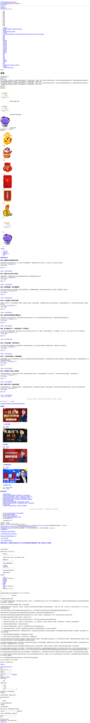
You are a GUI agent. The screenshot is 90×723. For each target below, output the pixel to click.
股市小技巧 (32, 34)
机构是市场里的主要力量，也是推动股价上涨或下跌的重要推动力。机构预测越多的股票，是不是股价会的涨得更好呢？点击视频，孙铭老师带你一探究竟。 (34, 288)
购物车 (4, 583)
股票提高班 (12, 34)
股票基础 (5, 40)
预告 (10, 29)
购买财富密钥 (7, 3)
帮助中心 (9, 515)
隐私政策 (22, 513)
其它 (4, 62)
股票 (8, 67)
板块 (10, 67)
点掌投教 (13, 514)
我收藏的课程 (22, 403)
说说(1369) (5, 252)
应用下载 (9, 514)
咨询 (4, 587)
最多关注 (9, 65)
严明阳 (7, 446)
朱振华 (7, 426)
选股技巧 (5, 44)
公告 (16, 515)
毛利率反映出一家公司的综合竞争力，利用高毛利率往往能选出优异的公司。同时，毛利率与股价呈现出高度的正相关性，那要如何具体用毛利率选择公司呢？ (34, 316)
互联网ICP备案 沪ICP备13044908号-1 (8, 525)
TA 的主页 (5, 251)
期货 (4, 54)
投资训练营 (17, 34)
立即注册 (7, 677)
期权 (4, 57)
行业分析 (5, 48)
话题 (4, 35)
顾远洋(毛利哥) (9, 487)
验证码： (2, 715)
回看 (8, 29)
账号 (1, 668)
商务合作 (13, 515)
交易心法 (5, 43)
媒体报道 (13, 513)
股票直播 (5, 29)
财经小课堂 (37, 34)
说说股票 (5, 31)
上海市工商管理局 (4, 538)
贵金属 (4, 59)
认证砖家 (13, 31)
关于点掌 (9, 513)
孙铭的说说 (2, 257)
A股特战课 (7, 34)
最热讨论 (13, 65)
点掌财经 (5, 27)
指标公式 (5, 50)
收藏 (5, 265)
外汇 (4, 56)
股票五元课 (26, 34)
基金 (12, 67)
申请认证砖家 (10, 517)
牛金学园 (5, 32)
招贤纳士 (15, 517)
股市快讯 (16, 29)
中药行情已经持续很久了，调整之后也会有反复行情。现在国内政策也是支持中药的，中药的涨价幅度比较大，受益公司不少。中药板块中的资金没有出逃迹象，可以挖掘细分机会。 (39, 372)
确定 (13, 595)
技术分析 (5, 45)
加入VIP (2, 3)
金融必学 (22, 34)
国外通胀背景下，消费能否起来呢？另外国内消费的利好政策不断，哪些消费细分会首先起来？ (21, 275)
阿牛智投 (5, 66)
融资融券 (5, 61)
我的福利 (5, 581)
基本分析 (5, 47)
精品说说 (9, 31)
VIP (1, 76)
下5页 (7, 396)
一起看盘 (5, 67)
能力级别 (5, 41)
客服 (4, 584)
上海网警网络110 (4, 529)
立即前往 (2, 664)
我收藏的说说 (9, 403)
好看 (4, 36)
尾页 (10, 396)
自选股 (4, 582)
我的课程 (5, 579)
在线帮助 (20, 29)
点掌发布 (19, 517)
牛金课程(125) (6, 253)
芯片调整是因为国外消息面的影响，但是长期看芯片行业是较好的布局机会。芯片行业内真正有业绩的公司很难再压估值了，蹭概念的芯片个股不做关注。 (33, 344)
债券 (4, 53)
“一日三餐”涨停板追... (7, 424)
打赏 (2, 265)
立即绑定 (2, 574)
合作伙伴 (17, 513)
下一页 (4, 396)
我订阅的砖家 (3, 403)
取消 (15, 595)
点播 (12, 29)
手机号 (1, 671)
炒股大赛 (17, 65)
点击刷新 (5, 565)
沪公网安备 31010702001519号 (6, 528)
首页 (4, 34)
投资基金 (5, 52)
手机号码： (2, 711)
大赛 (4, 63)
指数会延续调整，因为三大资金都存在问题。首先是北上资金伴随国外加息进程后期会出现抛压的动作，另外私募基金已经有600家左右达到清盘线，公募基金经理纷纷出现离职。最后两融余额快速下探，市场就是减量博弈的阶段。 (44, 358)
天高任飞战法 (5, 444)
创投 (4, 58)
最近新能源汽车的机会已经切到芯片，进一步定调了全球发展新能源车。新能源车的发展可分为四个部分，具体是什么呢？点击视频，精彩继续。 (31, 261)
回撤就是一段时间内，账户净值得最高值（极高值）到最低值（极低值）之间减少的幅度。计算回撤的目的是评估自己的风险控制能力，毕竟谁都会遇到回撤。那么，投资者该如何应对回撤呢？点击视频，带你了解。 (44, 302)
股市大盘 (8, 522)
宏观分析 (5, 49)
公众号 (4, 577)
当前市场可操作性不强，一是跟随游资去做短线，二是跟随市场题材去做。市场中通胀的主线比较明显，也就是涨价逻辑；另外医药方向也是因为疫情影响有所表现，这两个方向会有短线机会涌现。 (43, 385)
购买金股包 (12, 3)
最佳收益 (5, 65)
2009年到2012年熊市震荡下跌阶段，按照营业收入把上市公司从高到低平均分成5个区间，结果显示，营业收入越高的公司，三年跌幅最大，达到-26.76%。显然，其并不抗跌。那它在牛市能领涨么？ (43, 330)
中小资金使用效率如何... (7, 464)
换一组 (1, 721)
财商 (4, 39)
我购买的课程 (16, 403)
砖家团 (4, 30)
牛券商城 (42, 34)
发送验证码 (14, 674)
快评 (4, 38)
